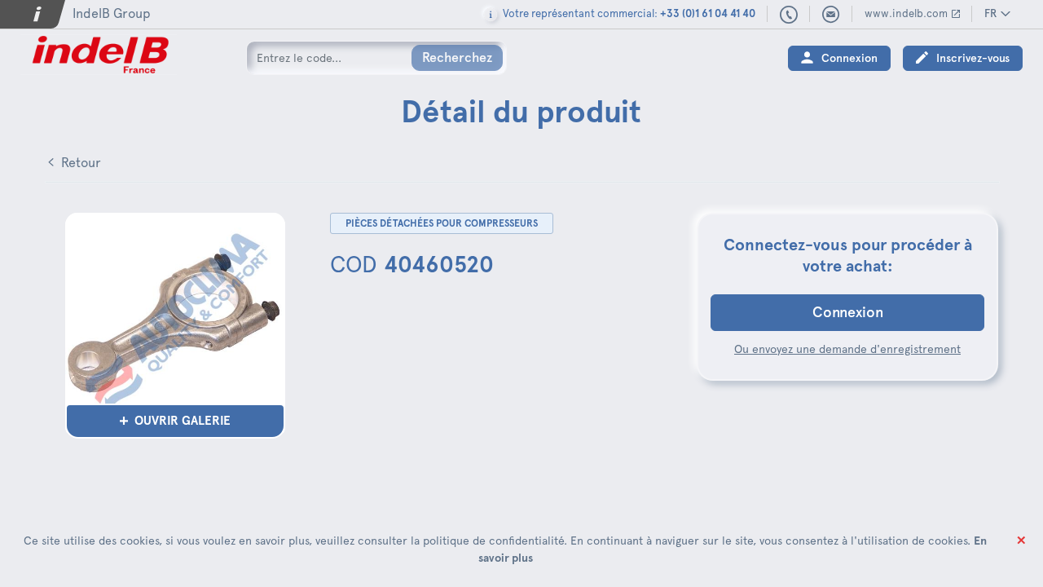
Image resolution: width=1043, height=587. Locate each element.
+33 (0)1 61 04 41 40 (789, 15)
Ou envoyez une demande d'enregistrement (847, 348)
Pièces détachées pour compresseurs (441, 223)
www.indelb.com (906, 13)
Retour (81, 162)
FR (990, 13)
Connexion (849, 58)
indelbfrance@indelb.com (831, 15)
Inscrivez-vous (973, 58)
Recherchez (457, 57)
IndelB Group (112, 13)
